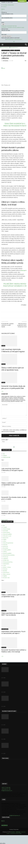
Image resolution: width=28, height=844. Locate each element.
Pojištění (5, 575)
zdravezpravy (5, 60)
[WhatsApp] (17, 63)
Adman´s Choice (7, 567)
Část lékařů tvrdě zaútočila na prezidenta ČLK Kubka (11, 722)
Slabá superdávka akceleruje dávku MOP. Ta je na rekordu (12, 614)
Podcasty (5, 544)
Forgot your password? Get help (9, 26)
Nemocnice (5, 537)
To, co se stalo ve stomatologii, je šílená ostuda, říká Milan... (12, 750)
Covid (4, 565)
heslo (2, 22)
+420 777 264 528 (5, 787)
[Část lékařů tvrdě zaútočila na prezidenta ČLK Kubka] (14, 716)
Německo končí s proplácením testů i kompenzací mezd (22, 325)
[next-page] (2, 391)
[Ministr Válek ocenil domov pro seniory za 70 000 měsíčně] (14, 731)
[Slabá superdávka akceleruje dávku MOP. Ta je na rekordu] (14, 605)
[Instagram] (2, 9)
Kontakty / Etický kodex (8, 5)
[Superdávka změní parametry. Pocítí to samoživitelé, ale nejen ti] (14, 624)
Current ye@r (4, 439)
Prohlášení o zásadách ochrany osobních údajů (12, 27)
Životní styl (5, 556)
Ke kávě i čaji (5, 778)
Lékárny (5, 551)
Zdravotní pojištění (7, 534)
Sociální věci (6, 560)
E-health (3, 345)
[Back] (1, 11)
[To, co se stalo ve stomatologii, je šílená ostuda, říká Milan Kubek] (14, 745)
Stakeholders (6, 563)
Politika (4, 539)
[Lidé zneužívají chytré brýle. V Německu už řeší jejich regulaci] (14, 340)
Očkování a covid (7, 536)
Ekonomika (5, 548)
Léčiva (4, 541)
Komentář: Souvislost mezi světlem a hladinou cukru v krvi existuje (13, 512)
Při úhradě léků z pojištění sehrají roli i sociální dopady (7, 325)
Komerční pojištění (7, 553)
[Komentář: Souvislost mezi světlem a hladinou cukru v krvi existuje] (14, 507)
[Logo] (4, 47)
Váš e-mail (3, 34)
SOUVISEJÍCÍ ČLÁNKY (8, 333)
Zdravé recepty (6, 529)
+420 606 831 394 (5, 789)
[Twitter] (4, 9)
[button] (2, 45)
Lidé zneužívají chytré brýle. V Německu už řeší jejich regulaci (12, 469)
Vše (4, 453)
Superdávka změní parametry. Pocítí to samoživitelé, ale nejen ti (13, 632)
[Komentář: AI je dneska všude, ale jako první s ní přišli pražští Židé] (14, 377)
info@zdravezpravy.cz (6, 790)
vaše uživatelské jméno (6, 18)
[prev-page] (1, 391)
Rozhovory (5, 546)
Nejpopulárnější (6, 457)
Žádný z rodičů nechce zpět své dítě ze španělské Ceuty (13, 484)
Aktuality (12, 50)
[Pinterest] (14, 63)
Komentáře (5, 530)
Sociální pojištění (7, 549)
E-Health (4, 776)
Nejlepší (5, 455)
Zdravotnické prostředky (9, 555)
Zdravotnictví (6, 572)
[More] (23, 63)
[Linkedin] (20, 63)
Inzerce (4, 6)
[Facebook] (1, 9)
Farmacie (5, 569)
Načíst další (4, 519)
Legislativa (5, 558)
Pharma (4, 772)
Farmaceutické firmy (8, 562)
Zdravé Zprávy (6, 532)
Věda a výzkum (6, 574)
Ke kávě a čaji (17, 50)
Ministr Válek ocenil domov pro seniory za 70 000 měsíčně (11, 736)
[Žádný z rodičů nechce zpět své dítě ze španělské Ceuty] (14, 359)
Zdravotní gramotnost (5, 50)
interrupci (23, 270)
